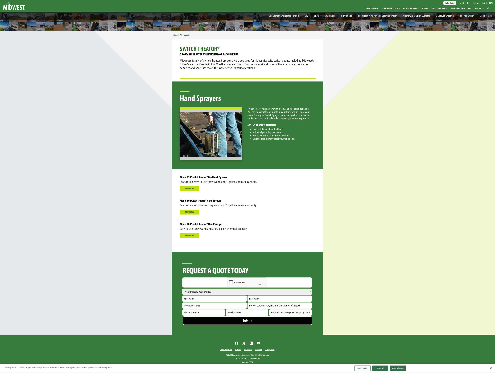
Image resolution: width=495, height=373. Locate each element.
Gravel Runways (410, 8)
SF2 (306, 15)
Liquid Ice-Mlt (486, 15)
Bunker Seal (346, 15)
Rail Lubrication (439, 8)
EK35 (316, 15)
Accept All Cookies (398, 368)
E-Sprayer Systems (445, 15)
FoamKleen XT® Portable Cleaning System (378, 15)
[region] (247, 368)
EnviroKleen (330, 15)
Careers (238, 350)
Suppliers (258, 350)
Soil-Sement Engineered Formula (284, 15)
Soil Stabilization (391, 8)
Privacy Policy (270, 350)
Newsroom (248, 350)
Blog (468, 3)
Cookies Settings (362, 368)
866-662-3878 (487, 3)
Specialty (479, 8)
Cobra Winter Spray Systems (416, 15)
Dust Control (372, 8)
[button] (488, 6)
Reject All (380, 368)
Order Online (450, 3)
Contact (476, 3)
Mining (425, 8)
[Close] (491, 368)
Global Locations (226, 350)
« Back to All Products (181, 35)
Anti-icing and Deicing (461, 8)
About (462, 3)
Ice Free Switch (467, 15)
